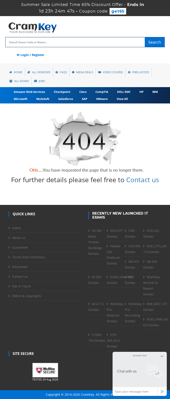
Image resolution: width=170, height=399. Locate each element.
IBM (155, 92)
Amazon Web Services (29, 92)
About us (18, 238)
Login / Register (31, 55)
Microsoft (20, 99)
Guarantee (20, 247)
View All (122, 99)
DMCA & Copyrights (26, 296)
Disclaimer (20, 267)
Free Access (140, 72)
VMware (102, 99)
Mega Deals (84, 72)
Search (154, 42)
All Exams (21, 81)
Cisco (83, 92)
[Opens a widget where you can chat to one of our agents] (139, 373)
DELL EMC (124, 92)
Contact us (142, 179)
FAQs (63, 72)
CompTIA (101, 92)
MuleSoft (42, 99)
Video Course (112, 72)
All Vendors (40, 72)
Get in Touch (21, 286)
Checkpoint (62, 92)
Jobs (41, 81)
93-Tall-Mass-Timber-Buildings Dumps (95, 242)
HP (141, 92)
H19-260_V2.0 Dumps (113, 340)
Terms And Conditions (28, 257)
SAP (84, 99)
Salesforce (65, 99)
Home (17, 72)
